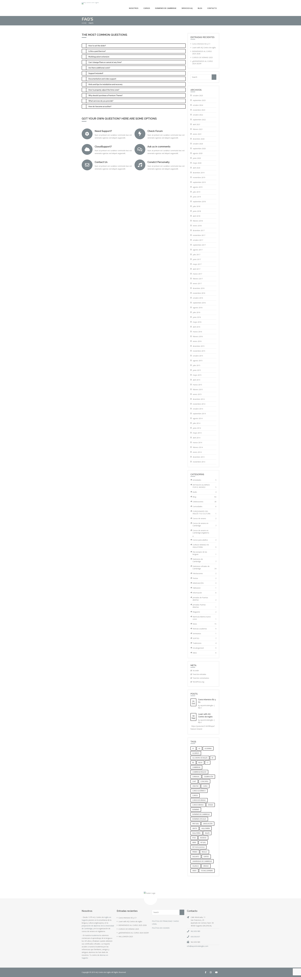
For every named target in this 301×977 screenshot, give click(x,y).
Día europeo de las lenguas (204, 553)
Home (84, 23)
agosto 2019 (197, 187)
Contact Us (101, 162)
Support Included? (95, 73)
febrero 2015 (198, 389)
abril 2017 (196, 269)
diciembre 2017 (198, 230)
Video (204, 653)
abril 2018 (196, 216)
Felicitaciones (204, 573)
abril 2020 (196, 168)
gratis (194, 828)
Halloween (204, 588)
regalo (204, 852)
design (210, 805)
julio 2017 (196, 254)
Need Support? (103, 131)
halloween (205, 828)
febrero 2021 (198, 129)
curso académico (199, 791)
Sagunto (195, 857)
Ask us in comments (158, 146)
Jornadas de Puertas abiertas (204, 598)
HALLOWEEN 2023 (126, 936)
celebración (208, 777)
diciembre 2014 (198, 399)
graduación (207, 824)
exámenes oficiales (199, 819)
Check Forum (155, 131)
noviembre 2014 (199, 404)
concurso (204, 781)
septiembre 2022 (199, 119)
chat (194, 781)
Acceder (196, 670)
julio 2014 (196, 423)
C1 (207, 763)
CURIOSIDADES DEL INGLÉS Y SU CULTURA (204, 512)
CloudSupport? (103, 146)
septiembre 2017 (199, 245)
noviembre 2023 (199, 110)
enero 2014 (197, 452)
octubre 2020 (198, 144)
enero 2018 (197, 226)
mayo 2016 (197, 322)
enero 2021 (197, 134)
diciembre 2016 (198, 288)
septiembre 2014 (199, 413)
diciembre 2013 (198, 457)
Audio (204, 492)
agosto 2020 (197, 153)
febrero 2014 (198, 447)
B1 (213, 758)
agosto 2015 (197, 360)
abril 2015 (196, 380)
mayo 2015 (197, 375)
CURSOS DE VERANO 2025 (202, 57)
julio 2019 (196, 192)
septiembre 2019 (199, 182)
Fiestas (204, 578)
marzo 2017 (197, 274)
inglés (207, 833)
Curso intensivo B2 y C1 (201, 44)
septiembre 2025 (199, 100)
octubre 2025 (198, 95)
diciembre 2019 (198, 172)
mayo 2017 (197, 264)
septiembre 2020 (199, 148)
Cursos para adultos (204, 540)
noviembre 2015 (199, 351)
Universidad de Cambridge (202, 861)
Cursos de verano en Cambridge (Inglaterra (201, 531)
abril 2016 (196, 327)
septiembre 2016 (199, 303)
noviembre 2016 (199, 293)
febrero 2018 (198, 221)
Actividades (204, 480)
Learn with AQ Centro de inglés (204, 47)
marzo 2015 (197, 385)
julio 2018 (196, 206)
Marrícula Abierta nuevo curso (204, 618)
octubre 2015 (198, 356)
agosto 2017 (197, 250)
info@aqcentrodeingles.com (197, 946)
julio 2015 (196, 365)
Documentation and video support (102, 79)
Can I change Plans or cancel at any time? (105, 62)
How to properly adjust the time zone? (103, 90)
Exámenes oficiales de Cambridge (204, 567)
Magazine (204, 612)
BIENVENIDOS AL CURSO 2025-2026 (133, 925)
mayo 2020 (197, 163)
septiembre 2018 (199, 201)
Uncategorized (204, 648)
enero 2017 (197, 283)
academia (208, 748)
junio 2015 (197, 370)
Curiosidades (204, 506)
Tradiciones (204, 643)
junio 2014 (197, 428)
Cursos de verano (204, 518)
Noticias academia (204, 629)
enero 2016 (197, 341)
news (194, 842)
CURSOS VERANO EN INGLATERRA (204, 546)
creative (195, 786)
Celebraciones (204, 501)
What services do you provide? (100, 101)
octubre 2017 (198, 240)
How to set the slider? (97, 46)
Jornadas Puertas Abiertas (204, 606)
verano (206, 866)
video (194, 871)
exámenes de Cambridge (201, 814)
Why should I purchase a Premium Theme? (105, 95)
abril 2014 (196, 438)
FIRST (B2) (195, 824)
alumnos (195, 753)
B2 (193, 763)
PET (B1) (203, 842)
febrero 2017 (198, 279)
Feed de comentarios (201, 678)
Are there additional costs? (99, 68)
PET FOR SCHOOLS (198, 847)
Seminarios (204, 633)
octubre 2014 (198, 409)
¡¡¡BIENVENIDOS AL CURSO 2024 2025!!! (134, 933)
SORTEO (204, 638)
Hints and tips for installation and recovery (105, 84)
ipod (194, 838)
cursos (195, 795)
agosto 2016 (197, 307)
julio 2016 (196, 312)
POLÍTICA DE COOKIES (161, 928)
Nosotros (133, 8)
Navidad (203, 838)
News (204, 624)
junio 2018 (197, 211)
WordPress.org (198, 682)
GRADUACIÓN (204, 583)
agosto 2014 (197, 418)
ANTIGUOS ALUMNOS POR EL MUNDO (204, 486)
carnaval (196, 777)
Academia (95, 935)
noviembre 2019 (199, 177)
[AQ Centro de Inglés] (90, 3)
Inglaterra (196, 833)
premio (194, 852)
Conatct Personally (158, 162)
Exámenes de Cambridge (204, 560)
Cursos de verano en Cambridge (204, 524)
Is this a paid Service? (97, 51)
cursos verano (198, 805)
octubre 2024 (198, 105)
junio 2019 (197, 197)
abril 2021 (196, 124)
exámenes (195, 810)
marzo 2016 (197, 332)
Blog (200, 8)
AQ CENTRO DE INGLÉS (199, 758)
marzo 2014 (197, 442)
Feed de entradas (199, 674)
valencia (195, 866)
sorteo (206, 857)
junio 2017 (197, 259)
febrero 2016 (198, 336)
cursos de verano (199, 800)
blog (200, 763)
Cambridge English (199, 772)
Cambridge (196, 767)
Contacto (212, 8)
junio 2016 (197, 317)
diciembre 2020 (198, 139)
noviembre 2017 (199, 235)
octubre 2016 (198, 298)
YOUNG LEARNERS (207, 871)
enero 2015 (197, 394)
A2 (199, 748)
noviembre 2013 (199, 462)
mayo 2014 (197, 433)
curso (205, 786)
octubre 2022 (198, 115)
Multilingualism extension (98, 57)
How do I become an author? (99, 106)
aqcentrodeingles (206, 705)
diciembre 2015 (198, 346)
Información (204, 593)
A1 (193, 748)
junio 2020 (197, 158)
